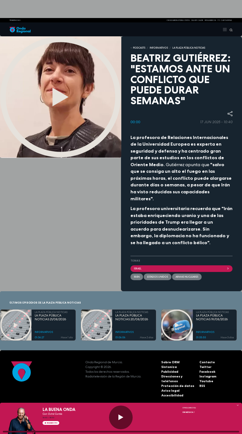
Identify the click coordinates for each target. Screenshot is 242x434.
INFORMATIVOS (159, 47)
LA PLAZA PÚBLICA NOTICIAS (188, 47)
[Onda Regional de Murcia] (20, 29)
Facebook (207, 372)
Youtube (206, 381)
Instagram (207, 376)
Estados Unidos (157, 276)
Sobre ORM (170, 362)
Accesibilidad (172, 395)
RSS (202, 386)
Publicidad (169, 372)
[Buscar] (230, 29)
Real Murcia (210, 20)
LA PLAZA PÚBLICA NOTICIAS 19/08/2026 (212, 318)
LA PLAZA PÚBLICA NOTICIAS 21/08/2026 (50, 318)
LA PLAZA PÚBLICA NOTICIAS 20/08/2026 (131, 318)
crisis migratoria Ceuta (178, 20)
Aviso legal (170, 391)
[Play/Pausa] (121, 417)
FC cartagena (225, 20)
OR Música (187, 412)
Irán (137, 276)
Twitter (205, 367)
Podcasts (139, 47)
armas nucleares (187, 276)
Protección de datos (177, 386)
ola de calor (197, 20)
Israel (137, 268)
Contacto (207, 362)
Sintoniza (169, 367)
